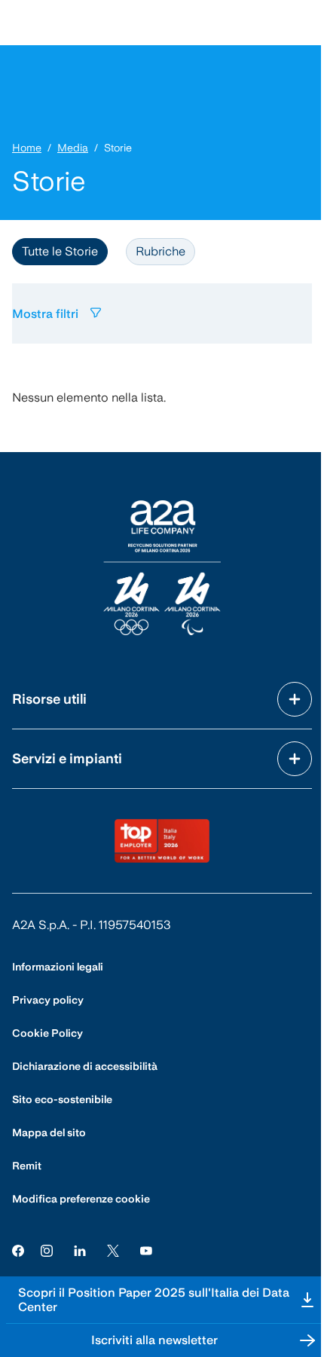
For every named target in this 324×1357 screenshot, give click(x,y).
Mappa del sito (49, 1132)
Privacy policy (48, 1000)
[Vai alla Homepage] (162, 567)
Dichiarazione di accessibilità (84, 1066)
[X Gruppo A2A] (113, 1250)
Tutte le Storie (60, 251)
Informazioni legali (57, 967)
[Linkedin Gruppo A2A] (80, 1250)
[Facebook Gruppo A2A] (18, 1250)
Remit (26, 1166)
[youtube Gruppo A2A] (146, 1250)
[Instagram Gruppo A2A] (47, 1250)
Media (72, 148)
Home (26, 148)
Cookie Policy (47, 1033)
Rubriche (160, 251)
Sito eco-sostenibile (62, 1099)
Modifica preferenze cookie (81, 1199)
